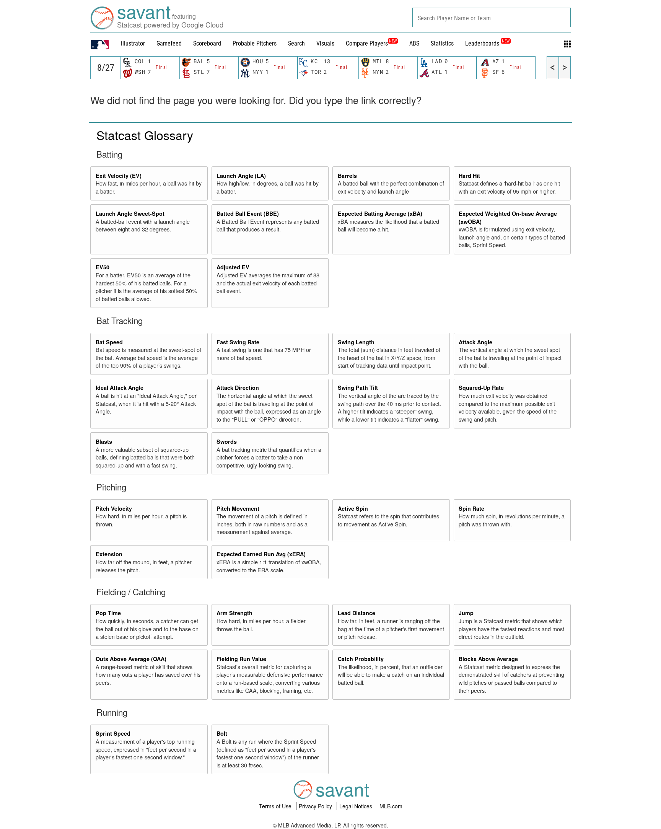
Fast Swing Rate (238, 342)
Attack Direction (238, 387)
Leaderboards (487, 43)
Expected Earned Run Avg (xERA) (261, 554)
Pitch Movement (238, 508)
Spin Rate (471, 508)
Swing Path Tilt (358, 387)
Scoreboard (207, 43)
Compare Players (367, 43)
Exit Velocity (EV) (119, 175)
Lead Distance (356, 613)
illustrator (133, 43)
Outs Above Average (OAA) (131, 659)
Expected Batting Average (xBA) (380, 213)
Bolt (222, 733)
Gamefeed (169, 43)
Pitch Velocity (114, 508)
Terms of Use (276, 806)
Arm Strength (234, 613)
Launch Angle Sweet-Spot (130, 213)
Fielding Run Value (241, 659)
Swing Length (356, 342)
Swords (227, 441)
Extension (109, 554)
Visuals (325, 43)
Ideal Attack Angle (119, 387)
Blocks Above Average (488, 659)
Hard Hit (469, 175)
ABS (414, 43)
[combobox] (491, 17)
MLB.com (390, 806)
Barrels (347, 175)
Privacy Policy (316, 806)
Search (296, 43)
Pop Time (108, 613)
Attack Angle (475, 342)
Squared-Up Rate (481, 387)
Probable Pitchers (255, 43)
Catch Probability (361, 659)
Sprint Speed (113, 733)
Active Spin (353, 508)
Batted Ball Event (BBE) (248, 213)
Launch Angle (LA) (241, 175)
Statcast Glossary (144, 134)
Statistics (442, 43)
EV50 (102, 267)
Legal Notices (356, 806)
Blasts (104, 441)
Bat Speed (109, 342)
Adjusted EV (233, 267)
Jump (466, 613)
